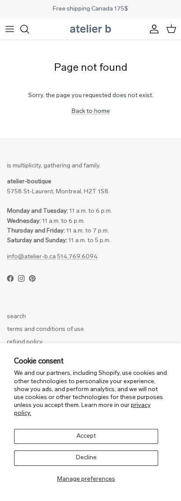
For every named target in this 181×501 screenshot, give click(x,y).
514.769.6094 (77, 257)
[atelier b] (90, 29)
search (16, 316)
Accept (86, 436)
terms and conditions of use (45, 329)
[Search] (29, 29)
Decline (86, 457)
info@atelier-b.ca (31, 257)
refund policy (25, 342)
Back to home (91, 111)
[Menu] (9, 29)
